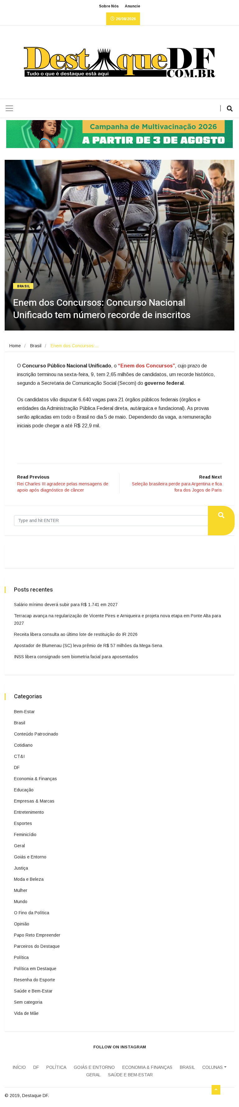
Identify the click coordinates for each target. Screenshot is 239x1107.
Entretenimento (29, 812)
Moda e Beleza (29, 879)
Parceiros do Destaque (37, 946)
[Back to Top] (216, 1090)
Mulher (20, 890)
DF (17, 767)
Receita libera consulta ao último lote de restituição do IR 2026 (76, 634)
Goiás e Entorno (30, 856)
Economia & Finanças (35, 778)
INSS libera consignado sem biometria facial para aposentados (76, 656)
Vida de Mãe (26, 1013)
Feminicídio (25, 834)
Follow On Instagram (119, 1047)
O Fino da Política (31, 912)
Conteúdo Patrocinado (36, 733)
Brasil (23, 286)
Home (15, 345)
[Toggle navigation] (9, 108)
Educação (24, 789)
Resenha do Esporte (34, 979)
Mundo (20, 901)
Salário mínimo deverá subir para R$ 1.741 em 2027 (66, 604)
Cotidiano (23, 745)
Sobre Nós (109, 6)
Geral (19, 845)
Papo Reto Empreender (37, 935)
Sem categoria (28, 1002)
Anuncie (132, 6)
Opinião (21, 923)
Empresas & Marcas (34, 801)
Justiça (21, 868)
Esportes (23, 823)
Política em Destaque (35, 968)
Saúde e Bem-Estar (33, 990)
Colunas (212, 1067)
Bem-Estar (24, 711)
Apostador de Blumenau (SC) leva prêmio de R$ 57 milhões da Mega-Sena (88, 645)
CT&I (19, 756)
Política (21, 957)
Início (19, 1067)
